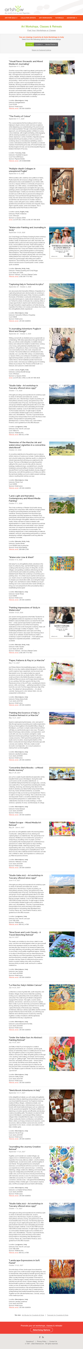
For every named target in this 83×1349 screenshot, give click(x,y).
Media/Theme (50, 44)
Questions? (30, 1341)
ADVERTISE (71, 18)
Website (11, 108)
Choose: (30, 44)
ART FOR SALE (10, 18)
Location (38, 44)
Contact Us (53, 1341)
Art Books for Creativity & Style (33, 1315)
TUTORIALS (59, 18)
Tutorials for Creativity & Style (57, 1315)
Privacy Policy (41, 1341)
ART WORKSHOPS (45, 18)
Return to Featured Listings (41, 50)
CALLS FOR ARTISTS (28, 18)
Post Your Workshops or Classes (41, 30)
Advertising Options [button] (41, 1330)
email (16, 108)
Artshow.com (39, 1343)
